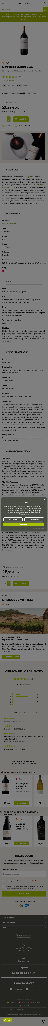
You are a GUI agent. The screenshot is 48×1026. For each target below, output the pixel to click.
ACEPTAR (23, 524)
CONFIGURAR (34, 519)
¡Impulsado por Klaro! (38, 528)
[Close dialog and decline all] (44, 499)
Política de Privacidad (14, 510)
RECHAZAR (13, 519)
